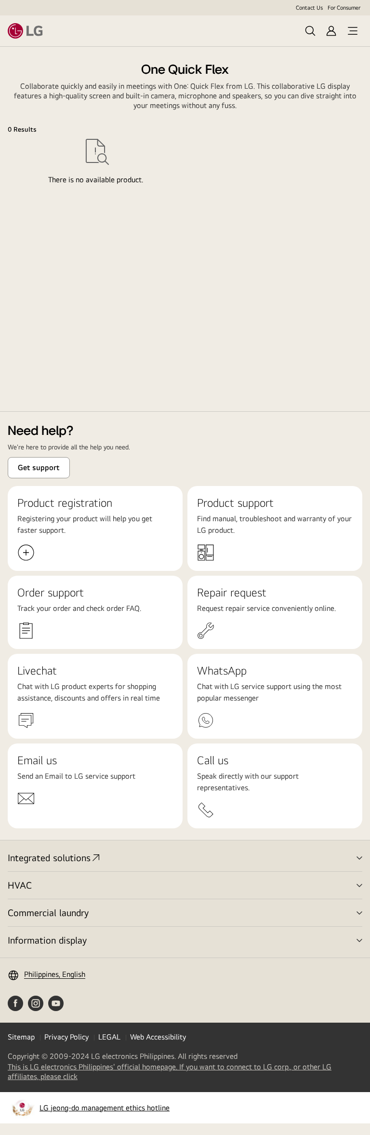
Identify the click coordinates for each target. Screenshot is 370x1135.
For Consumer (344, 7)
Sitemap (21, 1036)
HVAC (20, 885)
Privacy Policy (66, 1036)
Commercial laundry (48, 912)
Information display (47, 940)
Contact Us (309, 7)
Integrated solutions (49, 857)
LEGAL (109, 1036)
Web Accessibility (158, 1036)
